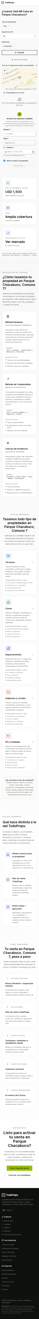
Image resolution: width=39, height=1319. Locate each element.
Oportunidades (7, 1260)
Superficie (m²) (7, 32)
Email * (6, 138)
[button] (19, 77)
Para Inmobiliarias (8, 1270)
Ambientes (6, 42)
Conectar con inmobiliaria (19, 1175)
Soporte (5, 1278)
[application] (19, 79)
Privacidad (5, 1286)
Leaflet (9, 89)
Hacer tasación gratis (19, 1168)
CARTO (34, 89)
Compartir (20, 52)
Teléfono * (10, 147)
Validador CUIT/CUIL (9, 1256)
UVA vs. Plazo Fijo (8, 1252)
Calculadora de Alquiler (10, 1248)
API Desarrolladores (9, 1274)
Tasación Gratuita (8, 1245)
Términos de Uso (8, 1282)
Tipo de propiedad (9, 22)
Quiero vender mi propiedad (17, 161)
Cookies (5, 1289)
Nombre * (7, 129)
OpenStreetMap (18, 89)
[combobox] (6, 26)
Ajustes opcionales (20, 59)
